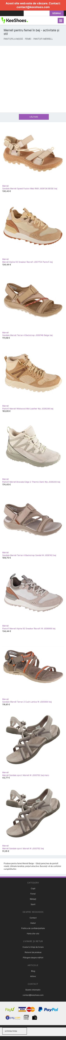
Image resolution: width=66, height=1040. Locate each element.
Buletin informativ (33, 990)
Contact (33, 918)
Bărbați (33, 899)
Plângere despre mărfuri (33, 957)
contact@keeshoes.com (33, 7)
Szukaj (56, 13)
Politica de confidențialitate (33, 928)
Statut (33, 923)
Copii (33, 888)
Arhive (33, 976)
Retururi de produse (33, 952)
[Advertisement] (33, 79)
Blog (33, 971)
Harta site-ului (33, 933)
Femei (33, 894)
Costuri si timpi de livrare (33, 947)
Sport (33, 904)
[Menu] (61, 20)
